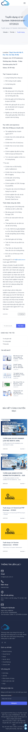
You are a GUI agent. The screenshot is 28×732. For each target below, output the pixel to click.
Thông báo (6, 344)
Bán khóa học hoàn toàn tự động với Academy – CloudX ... (18, 357)
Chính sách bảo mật (8, 681)
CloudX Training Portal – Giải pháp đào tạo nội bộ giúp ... (18, 366)
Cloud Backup (6, 662)
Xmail (4, 656)
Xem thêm (22, 449)
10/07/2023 (5, 518)
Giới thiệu (5, 673)
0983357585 (5, 587)
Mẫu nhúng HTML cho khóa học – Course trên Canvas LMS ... (18, 383)
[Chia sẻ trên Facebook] (19, 314)
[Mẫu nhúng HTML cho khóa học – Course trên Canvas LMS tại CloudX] (7, 384)
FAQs (3, 683)
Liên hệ (4, 675)
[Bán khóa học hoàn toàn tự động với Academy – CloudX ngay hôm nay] (7, 358)
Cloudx (5, 32)
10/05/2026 (5, 449)
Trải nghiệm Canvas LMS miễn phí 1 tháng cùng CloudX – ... (18, 375)
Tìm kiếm (21, 326)
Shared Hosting (7, 651)
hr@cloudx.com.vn (19, 260)
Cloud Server (6, 654)
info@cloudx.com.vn (7, 577)
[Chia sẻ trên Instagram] (21, 314)
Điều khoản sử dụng (8, 678)
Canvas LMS (6, 664)
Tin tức (12, 32)
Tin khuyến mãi (7, 338)
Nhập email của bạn (6, 695)
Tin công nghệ (7, 341)
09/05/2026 (5, 483)
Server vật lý (6, 659)
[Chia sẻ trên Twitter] (24, 314)
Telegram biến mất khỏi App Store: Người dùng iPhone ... (18, 392)
